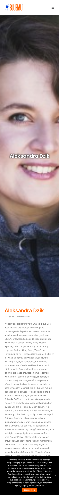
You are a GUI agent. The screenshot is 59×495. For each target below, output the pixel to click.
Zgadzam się (29, 490)
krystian (26, 317)
